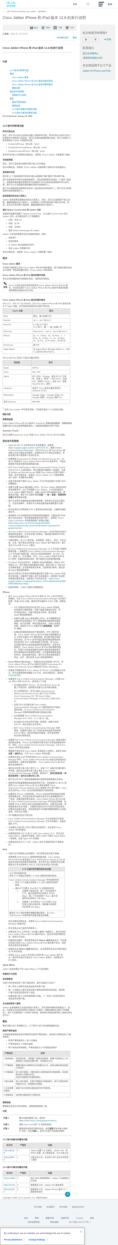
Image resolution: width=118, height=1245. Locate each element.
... (3, 12)
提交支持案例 (89, 53)
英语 (48, 27)
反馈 (108, 39)
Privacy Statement (13, 1239)
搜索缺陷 (16, 106)
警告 (12, 98)
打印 (72, 27)
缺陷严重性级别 (19, 102)
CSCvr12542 (9, 1178)
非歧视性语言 (63, 37)
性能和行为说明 (19, 95)
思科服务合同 (95, 58)
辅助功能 (16, 88)
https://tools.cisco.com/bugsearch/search (37, 1120)
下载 (60, 27)
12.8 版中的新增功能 (19, 70)
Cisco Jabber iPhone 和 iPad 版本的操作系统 (32, 81)
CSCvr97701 (9, 1185)
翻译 (75, 37)
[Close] (80, 1231)
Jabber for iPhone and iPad (97, 71)
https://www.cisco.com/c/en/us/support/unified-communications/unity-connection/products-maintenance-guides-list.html (34, 525)
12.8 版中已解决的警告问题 (24, 113)
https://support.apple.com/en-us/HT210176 (27, 448)
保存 (36, 28)
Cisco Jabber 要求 (20, 77)
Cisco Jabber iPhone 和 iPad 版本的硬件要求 (32, 84)
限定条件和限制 (17, 91)
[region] (42, 1236)
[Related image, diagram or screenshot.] (5, 285)
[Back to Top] (67, 1194)
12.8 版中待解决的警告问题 (24, 109)
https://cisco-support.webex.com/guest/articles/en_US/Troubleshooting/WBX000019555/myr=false (37, 581)
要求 (12, 74)
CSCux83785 (14, 675)
